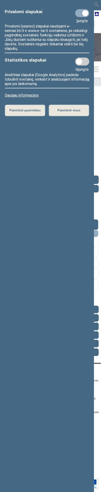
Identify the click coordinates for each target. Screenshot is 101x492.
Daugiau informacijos (22, 95)
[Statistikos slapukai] (82, 62)
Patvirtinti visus (69, 110)
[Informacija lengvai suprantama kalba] (97, 14)
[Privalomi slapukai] (82, 13)
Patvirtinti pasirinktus (25, 110)
